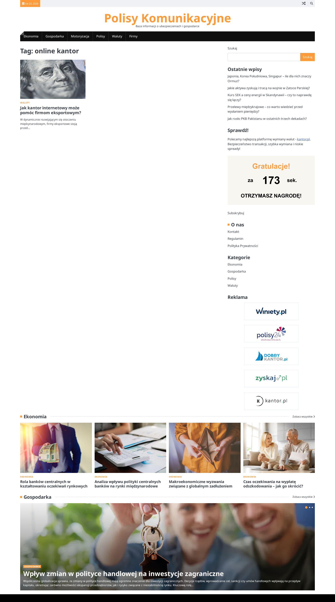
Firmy (133, 36)
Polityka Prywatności (243, 246)
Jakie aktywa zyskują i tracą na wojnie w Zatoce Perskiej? (269, 88)
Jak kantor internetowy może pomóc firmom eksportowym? (50, 110)
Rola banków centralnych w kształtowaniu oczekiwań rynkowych (53, 484)
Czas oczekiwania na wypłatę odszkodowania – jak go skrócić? (273, 484)
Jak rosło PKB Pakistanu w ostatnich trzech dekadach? (267, 118)
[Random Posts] (304, 3)
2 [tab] (309, 507)
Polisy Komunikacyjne (167, 18)
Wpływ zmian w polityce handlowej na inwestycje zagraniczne (123, 573)
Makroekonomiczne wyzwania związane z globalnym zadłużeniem (200, 484)
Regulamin (235, 238)
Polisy (100, 36)
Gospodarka (55, 36)
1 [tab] (306, 507)
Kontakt (233, 231)
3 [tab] (312, 507)
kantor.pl (303, 139)
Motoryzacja (80, 36)
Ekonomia (31, 36)
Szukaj (232, 48)
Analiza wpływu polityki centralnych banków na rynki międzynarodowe (128, 484)
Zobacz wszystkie (303, 416)
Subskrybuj (236, 213)
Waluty (117, 36)
